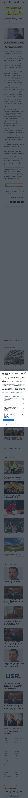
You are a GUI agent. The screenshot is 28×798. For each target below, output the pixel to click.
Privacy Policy (21, 424)
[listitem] (14, 396)
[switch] (23, 399)
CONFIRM (8, 420)
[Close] (25, 373)
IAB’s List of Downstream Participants (15, 392)
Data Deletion (6, 424)
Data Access (14, 424)
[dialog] (14, 399)
